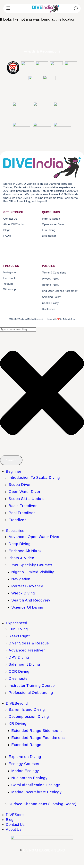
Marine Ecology (25, 771)
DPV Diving (19, 657)
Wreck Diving (23, 593)
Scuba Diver (19, 484)
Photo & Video (21, 558)
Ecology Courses (24, 764)
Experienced (16, 623)
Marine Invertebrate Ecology (36, 792)
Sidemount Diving (24, 664)
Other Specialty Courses (30, 565)
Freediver (17, 520)
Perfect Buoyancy (27, 586)
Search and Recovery (30, 600)
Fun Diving (18, 629)
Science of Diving (27, 607)
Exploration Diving (25, 757)
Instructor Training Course (32, 685)
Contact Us (15, 824)
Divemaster (19, 678)
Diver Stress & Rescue (29, 643)
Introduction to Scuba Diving (34, 477)
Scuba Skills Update (27, 499)
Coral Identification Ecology (35, 785)
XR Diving (17, 723)
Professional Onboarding (31, 693)
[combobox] (18, 329)
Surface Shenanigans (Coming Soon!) (42, 804)
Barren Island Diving (27, 709)
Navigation (20, 579)
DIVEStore (15, 815)
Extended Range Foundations (38, 738)
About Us (13, 829)
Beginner (13, 471)
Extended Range (26, 745)
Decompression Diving (29, 716)
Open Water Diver (24, 492)
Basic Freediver (23, 506)
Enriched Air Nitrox (25, 551)
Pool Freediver (22, 513)
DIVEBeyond (17, 703)
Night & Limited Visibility (32, 572)
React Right (19, 636)
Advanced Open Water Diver (34, 537)
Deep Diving (19, 544)
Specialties (15, 531)
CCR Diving (19, 671)
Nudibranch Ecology (29, 778)
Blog (9, 820)
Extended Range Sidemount (36, 731)
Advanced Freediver (27, 650)
